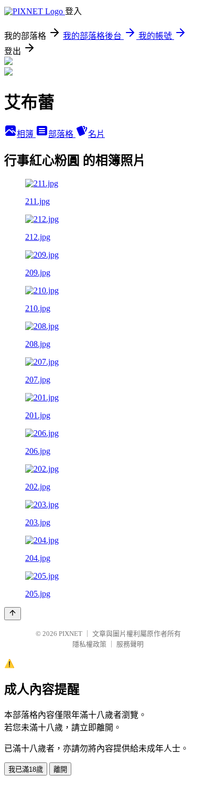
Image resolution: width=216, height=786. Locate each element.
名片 (96, 134)
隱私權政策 (89, 644)
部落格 (61, 134)
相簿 (26, 134)
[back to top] (12, 613)
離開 (60, 769)
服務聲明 (130, 644)
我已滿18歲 (25, 769)
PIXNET (70, 634)
